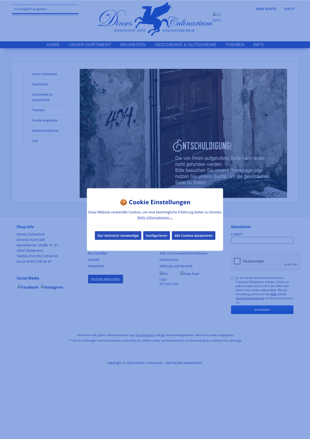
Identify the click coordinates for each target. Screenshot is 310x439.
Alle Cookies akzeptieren (194, 235)
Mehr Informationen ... (155, 217)
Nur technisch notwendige (118, 235)
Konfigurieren (156, 235)
